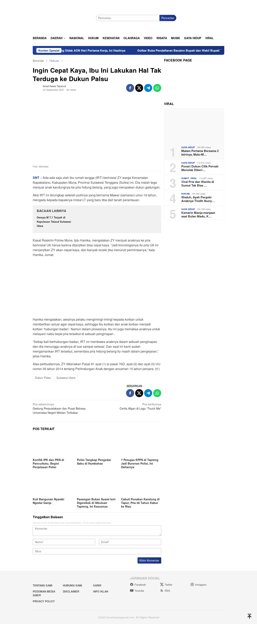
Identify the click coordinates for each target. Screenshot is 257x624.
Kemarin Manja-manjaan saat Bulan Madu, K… (198, 214)
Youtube (139, 590)
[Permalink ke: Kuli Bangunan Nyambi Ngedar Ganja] (53, 485)
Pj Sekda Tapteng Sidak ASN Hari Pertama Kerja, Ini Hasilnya (72, 50)
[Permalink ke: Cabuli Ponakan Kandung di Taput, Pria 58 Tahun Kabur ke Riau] (141, 485)
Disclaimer (71, 591)
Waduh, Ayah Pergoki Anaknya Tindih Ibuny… (198, 199)
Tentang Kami (42, 585)
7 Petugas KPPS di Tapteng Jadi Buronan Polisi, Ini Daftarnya (139, 463)
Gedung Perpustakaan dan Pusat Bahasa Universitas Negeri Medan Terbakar (59, 408)
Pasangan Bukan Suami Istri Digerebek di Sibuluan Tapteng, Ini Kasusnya (96, 502)
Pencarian (167, 18)
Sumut (185, 178)
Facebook (140, 584)
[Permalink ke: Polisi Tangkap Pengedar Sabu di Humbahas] (97, 445)
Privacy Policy (44, 601)
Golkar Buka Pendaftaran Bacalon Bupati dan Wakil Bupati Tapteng (174, 50)
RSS (167, 590)
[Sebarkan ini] (130, 88)
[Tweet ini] (139, 88)
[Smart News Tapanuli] (63, 17)
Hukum (185, 193)
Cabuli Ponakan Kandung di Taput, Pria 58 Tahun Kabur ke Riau (140, 502)
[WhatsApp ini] (157, 88)
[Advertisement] (97, 288)
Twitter (168, 584)
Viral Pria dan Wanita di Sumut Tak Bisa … (197, 183)
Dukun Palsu (43, 378)
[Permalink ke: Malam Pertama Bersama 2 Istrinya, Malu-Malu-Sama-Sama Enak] (194, 126)
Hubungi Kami (72, 585)
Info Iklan (100, 591)
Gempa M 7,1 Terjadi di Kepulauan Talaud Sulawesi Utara (54, 221)
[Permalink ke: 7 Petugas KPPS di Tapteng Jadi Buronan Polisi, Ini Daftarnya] (141, 445)
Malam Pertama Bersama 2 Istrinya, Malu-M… (200, 152)
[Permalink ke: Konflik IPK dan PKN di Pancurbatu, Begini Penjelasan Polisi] (53, 445)
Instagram (201, 584)
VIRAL (193, 178)
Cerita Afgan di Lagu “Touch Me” (140, 406)
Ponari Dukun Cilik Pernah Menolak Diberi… (199, 168)
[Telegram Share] (148, 88)
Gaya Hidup (188, 147)
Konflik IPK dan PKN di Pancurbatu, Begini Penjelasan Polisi (48, 463)
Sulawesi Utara (65, 378)
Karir (97, 585)
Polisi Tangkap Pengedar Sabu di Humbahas (94, 461)
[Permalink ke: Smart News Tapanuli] (37, 87)
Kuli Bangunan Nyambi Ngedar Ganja (48, 501)
